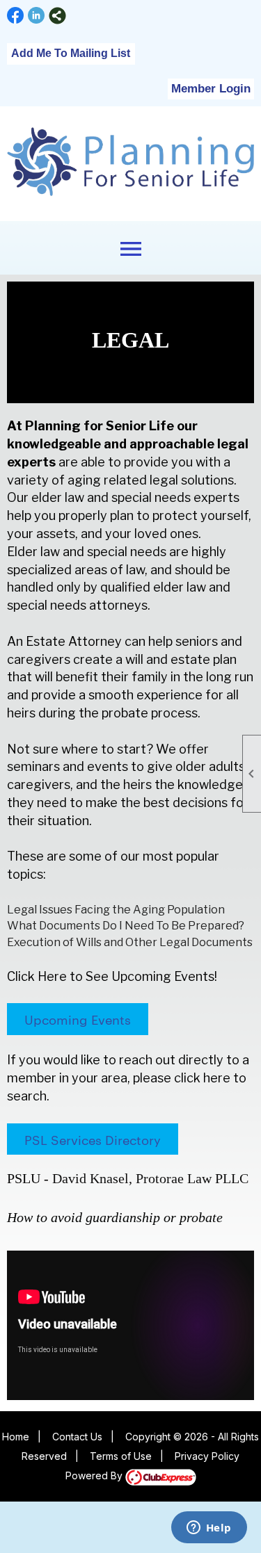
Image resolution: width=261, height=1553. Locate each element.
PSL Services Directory (92, 1139)
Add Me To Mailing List (70, 53)
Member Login (211, 88)
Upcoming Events (77, 1018)
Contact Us (77, 1436)
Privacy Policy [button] (207, 1456)
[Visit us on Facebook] (15, 15)
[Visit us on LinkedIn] (36, 15)
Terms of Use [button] (121, 1456)
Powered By (95, 1475)
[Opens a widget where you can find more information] (209, 1528)
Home (15, 1436)
